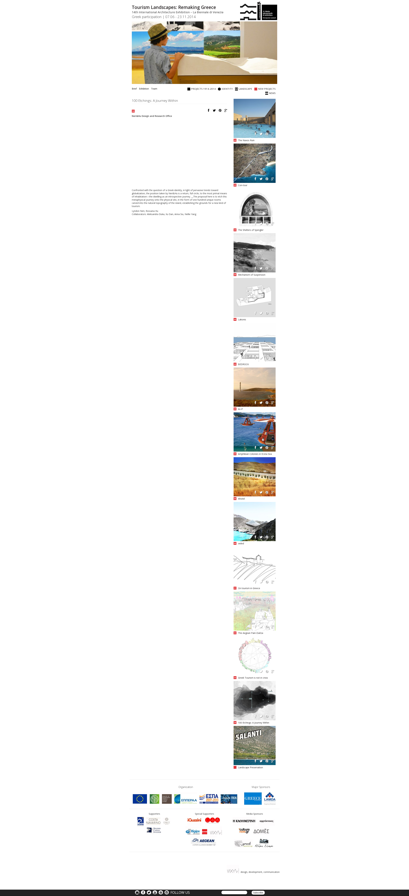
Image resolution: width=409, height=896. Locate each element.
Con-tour (242, 185)
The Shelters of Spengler (250, 229)
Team (154, 88)
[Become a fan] (143, 892)
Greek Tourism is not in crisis (253, 677)
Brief (134, 88)
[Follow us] (149, 892)
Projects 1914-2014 (203, 88)
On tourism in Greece (249, 588)
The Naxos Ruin (246, 140)
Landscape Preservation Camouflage (250, 769)
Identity (227, 88)
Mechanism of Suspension (251, 274)
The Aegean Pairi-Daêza (250, 632)
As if (240, 409)
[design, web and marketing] (192, 830)
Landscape (245, 88)
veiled (241, 543)
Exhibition (144, 88)
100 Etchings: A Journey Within (253, 722)
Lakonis (242, 319)
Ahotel (241, 498)
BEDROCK (243, 364)
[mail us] (137, 892)
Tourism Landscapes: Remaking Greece (174, 7)
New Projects (267, 88)
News (272, 93)
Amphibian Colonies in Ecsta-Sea (255, 453)
